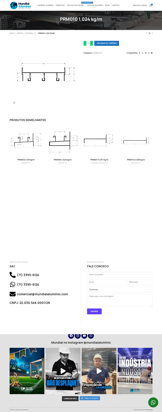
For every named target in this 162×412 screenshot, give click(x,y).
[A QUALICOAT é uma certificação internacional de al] (99, 371)
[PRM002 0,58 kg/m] (26, 140)
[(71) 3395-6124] (13, 275)
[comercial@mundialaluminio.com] (13, 294)
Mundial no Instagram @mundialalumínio (81, 342)
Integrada (94, 163)
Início (12, 33)
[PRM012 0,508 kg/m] (136, 140)
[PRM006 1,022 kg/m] (62, 140)
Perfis (20, 33)
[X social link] (142, 53)
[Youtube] (84, 336)
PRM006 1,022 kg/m (63, 159)
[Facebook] (71, 336)
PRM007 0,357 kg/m (99, 159)
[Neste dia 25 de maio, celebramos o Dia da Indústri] (135, 371)
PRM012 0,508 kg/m (136, 159)
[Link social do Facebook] (139, 53)
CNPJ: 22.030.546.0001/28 (30, 303)
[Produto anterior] (146, 33)
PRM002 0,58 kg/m (26, 159)
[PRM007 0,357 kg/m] (99, 140)
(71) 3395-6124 (28, 275)
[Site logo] (20, 5)
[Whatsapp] (91, 336)
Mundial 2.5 (31, 33)
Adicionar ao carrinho (107, 43)
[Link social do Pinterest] (145, 53)
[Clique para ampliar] (14, 103)
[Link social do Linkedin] (148, 53)
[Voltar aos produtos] (149, 33)
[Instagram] (78, 336)
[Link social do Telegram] (151, 53)
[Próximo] (152, 33)
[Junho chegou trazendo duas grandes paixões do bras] (27, 371)
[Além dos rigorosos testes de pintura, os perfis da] (63, 371)
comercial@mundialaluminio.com (42, 294)
